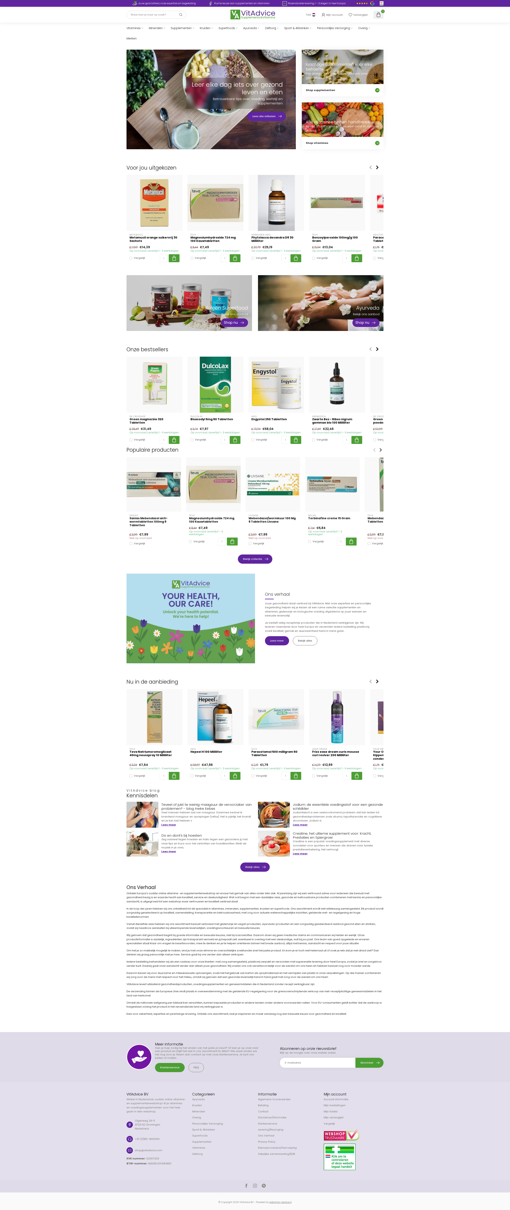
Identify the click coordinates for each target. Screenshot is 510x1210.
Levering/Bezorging (270, 1129)
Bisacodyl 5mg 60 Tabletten (211, 419)
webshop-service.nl (280, 1202)
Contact (263, 1111)
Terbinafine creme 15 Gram (329, 518)
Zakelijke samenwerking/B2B (276, 1154)
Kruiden (205, 28)
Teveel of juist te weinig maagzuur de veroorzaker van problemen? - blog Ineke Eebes (206, 806)
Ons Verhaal (266, 1135)
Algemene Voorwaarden (274, 1099)
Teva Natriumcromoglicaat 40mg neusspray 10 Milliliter (150, 753)
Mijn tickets (331, 1111)
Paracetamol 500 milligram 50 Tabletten (274, 753)
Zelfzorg (270, 28)
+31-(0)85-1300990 (147, 1139)
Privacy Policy (266, 1142)
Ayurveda (250, 28)
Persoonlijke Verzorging (333, 28)
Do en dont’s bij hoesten (181, 835)
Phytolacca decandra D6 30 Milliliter (272, 239)
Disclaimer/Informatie (272, 1117)
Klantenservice (169, 1067)
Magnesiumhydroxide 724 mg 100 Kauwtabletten (213, 239)
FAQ (196, 1067)
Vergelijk (139, 258)
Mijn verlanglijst (333, 1117)
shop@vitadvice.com (148, 1150)
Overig (363, 28)
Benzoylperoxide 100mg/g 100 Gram (335, 239)
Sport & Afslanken (296, 28)
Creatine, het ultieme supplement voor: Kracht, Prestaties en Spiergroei (332, 835)
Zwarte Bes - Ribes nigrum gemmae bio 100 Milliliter (332, 421)
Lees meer (277, 641)
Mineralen (156, 28)
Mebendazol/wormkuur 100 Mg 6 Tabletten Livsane (272, 520)
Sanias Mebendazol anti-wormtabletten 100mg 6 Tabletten (148, 522)
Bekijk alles (305, 641)
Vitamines (134, 28)
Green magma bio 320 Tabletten (146, 421)
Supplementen (181, 28)
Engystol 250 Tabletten (269, 419)
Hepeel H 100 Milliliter (206, 752)
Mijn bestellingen (335, 1105)
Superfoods (227, 28)
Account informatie (336, 1099)
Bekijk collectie (252, 559)
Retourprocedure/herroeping (277, 1148)
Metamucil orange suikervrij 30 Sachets (153, 239)
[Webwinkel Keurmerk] (353, 1134)
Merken (132, 38)
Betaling (263, 1105)
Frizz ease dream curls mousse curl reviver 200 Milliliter (335, 753)
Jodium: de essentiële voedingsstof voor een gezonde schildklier (338, 806)
